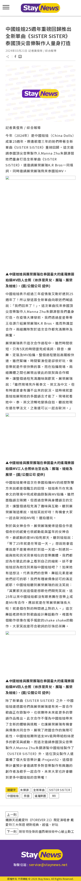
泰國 (26, 796)
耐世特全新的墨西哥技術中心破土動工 (46, 831)
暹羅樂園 (40, 796)
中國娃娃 (13, 796)
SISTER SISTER (59, 790)
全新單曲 (39, 790)
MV (54, 796)
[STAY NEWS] (40, 8)
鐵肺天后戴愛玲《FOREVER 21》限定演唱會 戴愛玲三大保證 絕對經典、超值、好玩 (40, 822)
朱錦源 (24, 790)
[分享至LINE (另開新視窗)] (20, 56)
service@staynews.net (48, 864)
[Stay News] (40, 854)
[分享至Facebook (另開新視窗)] (15, 56)
